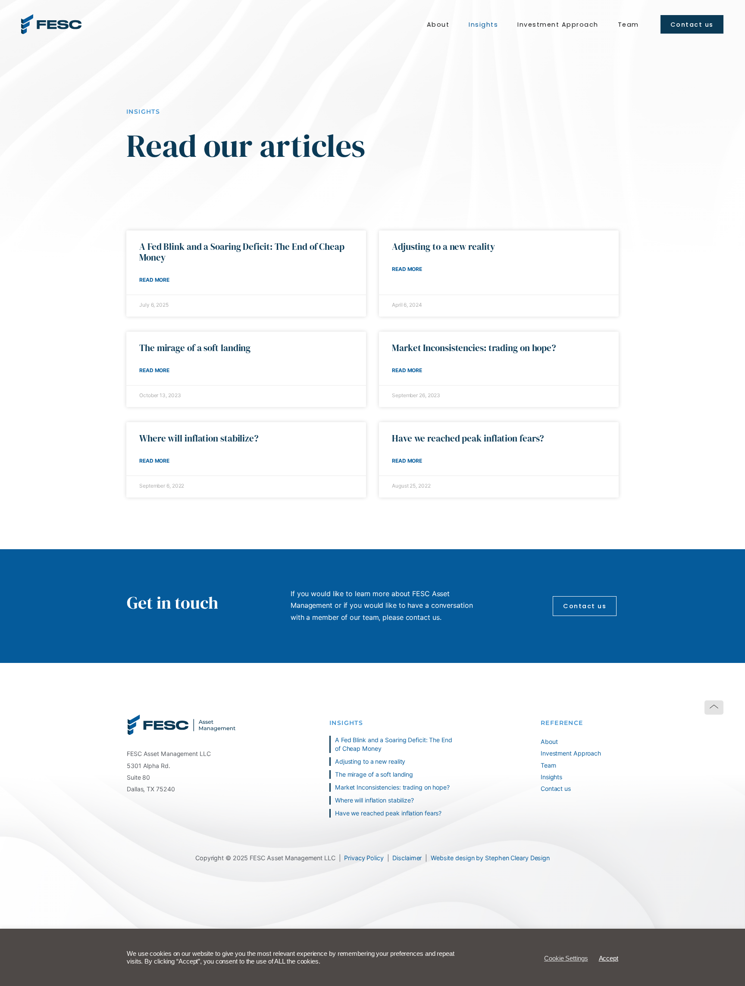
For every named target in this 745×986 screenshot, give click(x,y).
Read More (154, 280)
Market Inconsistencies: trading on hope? (475, 348)
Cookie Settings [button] (566, 958)
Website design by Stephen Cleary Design (490, 858)
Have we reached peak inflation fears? (468, 438)
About (438, 24)
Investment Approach (557, 24)
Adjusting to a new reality (443, 246)
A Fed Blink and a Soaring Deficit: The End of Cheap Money (241, 252)
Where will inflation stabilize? (199, 438)
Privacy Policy (364, 858)
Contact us (556, 788)
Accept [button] (608, 958)
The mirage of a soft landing (194, 348)
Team (628, 24)
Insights (483, 24)
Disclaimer (407, 858)
